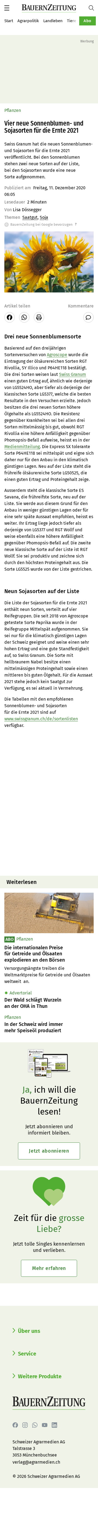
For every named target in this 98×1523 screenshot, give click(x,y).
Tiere (71, 20)
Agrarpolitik (28, 20)
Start (8, 20)
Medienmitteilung (22, 446)
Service (27, 1353)
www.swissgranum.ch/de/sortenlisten (41, 718)
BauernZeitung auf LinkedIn (54, 1425)
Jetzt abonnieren (49, 1151)
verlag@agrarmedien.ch (36, 1462)
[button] (7, 8)
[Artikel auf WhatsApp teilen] (24, 317)
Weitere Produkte (40, 1376)
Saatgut (30, 217)
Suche (93, 7)
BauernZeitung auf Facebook (15, 1425)
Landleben (53, 20)
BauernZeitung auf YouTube (44, 1425)
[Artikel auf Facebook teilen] (9, 317)
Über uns (29, 1331)
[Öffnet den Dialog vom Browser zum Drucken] (39, 317)
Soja (44, 217)
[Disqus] (49, 801)
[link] (49, 954)
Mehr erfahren (49, 1268)
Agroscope (57, 354)
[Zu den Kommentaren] (88, 317)
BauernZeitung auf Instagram (25, 1425)
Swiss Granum (72, 374)
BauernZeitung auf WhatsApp (35, 1425)
